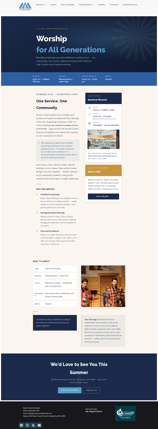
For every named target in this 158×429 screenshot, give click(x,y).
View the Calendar (69, 390)
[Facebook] (21, 425)
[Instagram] (27, 425)
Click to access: (91, 409)
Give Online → (103, 196)
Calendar (101, 5)
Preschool (114, 5)
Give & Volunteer (67, 5)
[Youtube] (39, 425)
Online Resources (130, 5)
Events (53, 5)
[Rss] (33, 425)
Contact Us (91, 390)
